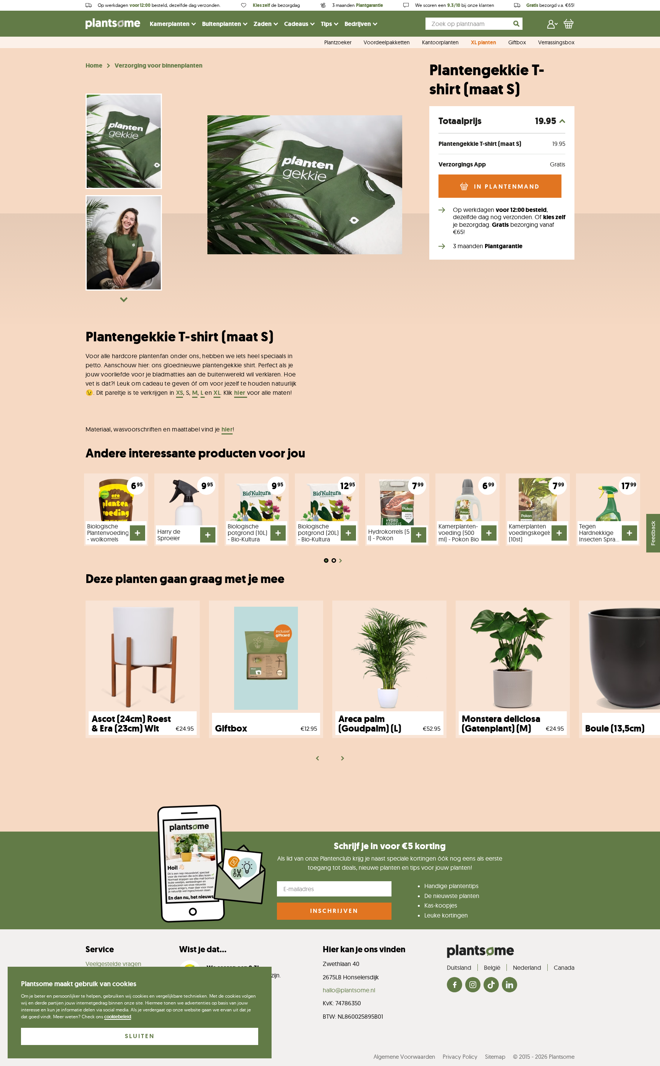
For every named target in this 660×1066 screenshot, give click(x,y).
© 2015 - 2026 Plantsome (543, 1056)
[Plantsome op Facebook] (454, 985)
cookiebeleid (117, 1017)
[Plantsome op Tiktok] (491, 985)
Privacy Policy (460, 1056)
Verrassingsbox (556, 43)
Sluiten (140, 1036)
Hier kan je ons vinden (364, 949)
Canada (564, 967)
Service (100, 949)
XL (217, 393)
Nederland (527, 967)
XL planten (483, 43)
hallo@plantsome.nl (349, 990)
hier (240, 393)
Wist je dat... (202, 949)
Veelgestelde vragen (113, 963)
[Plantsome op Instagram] (472, 985)
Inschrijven (334, 911)
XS (179, 393)
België (492, 967)
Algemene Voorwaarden (404, 1056)
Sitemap (495, 1056)
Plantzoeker (337, 43)
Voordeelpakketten (387, 43)
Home (94, 65)
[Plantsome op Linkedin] (509, 985)
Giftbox (517, 43)
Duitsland (459, 967)
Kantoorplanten (440, 43)
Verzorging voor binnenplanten (158, 65)
